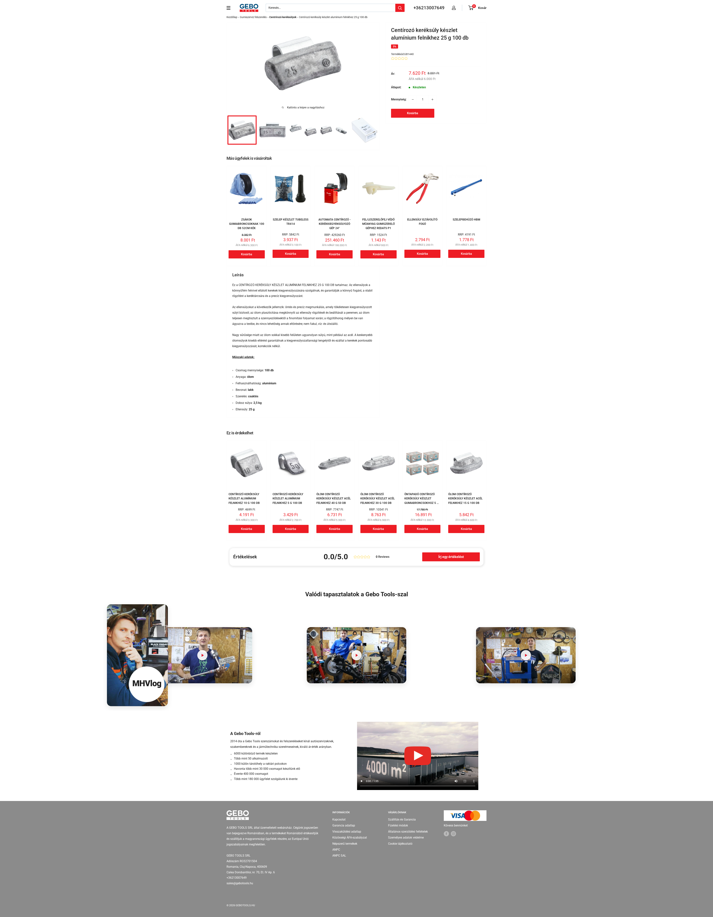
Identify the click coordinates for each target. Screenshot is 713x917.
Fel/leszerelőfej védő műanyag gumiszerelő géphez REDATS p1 (378, 224)
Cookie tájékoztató (400, 843)
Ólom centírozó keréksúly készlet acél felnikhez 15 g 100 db (465, 499)
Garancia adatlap (343, 825)
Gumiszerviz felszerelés (253, 17)
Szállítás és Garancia (402, 819)
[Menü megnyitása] (228, 8)
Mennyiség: (398, 99)
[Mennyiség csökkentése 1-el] (413, 99)
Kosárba (412, 113)
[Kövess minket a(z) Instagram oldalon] (453, 833)
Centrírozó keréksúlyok (282, 17)
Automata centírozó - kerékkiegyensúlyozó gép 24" (334, 224)
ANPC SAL (339, 855)
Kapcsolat (339, 819)
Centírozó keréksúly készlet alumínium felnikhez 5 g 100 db (288, 499)
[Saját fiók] (454, 8)
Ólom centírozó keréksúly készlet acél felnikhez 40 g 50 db (333, 499)
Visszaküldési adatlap (346, 831)
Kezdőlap (232, 17)
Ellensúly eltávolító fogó (422, 222)
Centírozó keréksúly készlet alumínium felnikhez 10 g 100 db (244, 499)
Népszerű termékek (344, 843)
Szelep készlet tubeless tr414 (290, 222)
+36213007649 (429, 7)
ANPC (336, 849)
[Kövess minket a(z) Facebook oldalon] (446, 833)
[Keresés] (400, 8)
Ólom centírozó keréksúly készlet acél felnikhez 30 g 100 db (377, 499)
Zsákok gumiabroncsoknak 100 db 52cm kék (246, 224)
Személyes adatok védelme (406, 837)
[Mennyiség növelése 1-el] (432, 99)
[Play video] (202, 655)
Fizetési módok (398, 825)
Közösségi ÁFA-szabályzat (349, 837)
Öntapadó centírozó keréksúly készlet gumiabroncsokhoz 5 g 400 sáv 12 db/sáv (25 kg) (421, 503)
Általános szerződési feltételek (408, 831)
